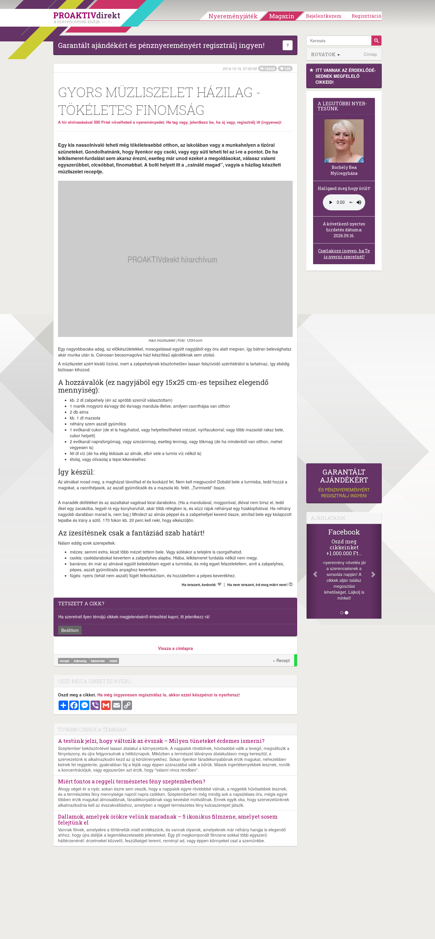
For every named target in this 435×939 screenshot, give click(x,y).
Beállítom (70, 630)
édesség (80, 661)
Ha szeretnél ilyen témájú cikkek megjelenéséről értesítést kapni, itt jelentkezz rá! (134, 616)
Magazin (281, 16)
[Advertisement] (344, 368)
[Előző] (312, 571)
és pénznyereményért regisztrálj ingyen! (344, 483)
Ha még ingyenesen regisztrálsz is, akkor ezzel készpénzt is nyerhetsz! (168, 695)
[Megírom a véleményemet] (291, 584)
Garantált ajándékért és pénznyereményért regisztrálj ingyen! (161, 45)
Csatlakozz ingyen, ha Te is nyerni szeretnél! (344, 253)
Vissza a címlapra (175, 648)
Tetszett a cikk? (81, 603)
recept (65, 661)
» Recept (281, 660)
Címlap (370, 54)
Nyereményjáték (233, 16)
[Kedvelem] (219, 584)
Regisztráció (366, 16)
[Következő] (375, 571)
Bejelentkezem (323, 16)
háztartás (98, 661)
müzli (113, 661)
